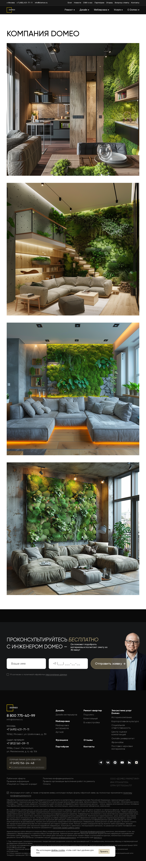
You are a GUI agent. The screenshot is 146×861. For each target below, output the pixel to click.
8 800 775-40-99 (21, 715)
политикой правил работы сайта (66, 828)
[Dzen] (136, 762)
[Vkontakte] (108, 762)
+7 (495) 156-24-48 (22, 763)
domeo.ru (26, 835)
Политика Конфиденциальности (93, 831)
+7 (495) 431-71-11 (25, 3)
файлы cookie (58, 850)
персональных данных (56, 674)
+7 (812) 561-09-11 (18, 743)
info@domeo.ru (41, 3)
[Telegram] (101, 762)
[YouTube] (122, 762)
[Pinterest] (115, 762)
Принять (104, 851)
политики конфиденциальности (63, 837)
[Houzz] (129, 762)
